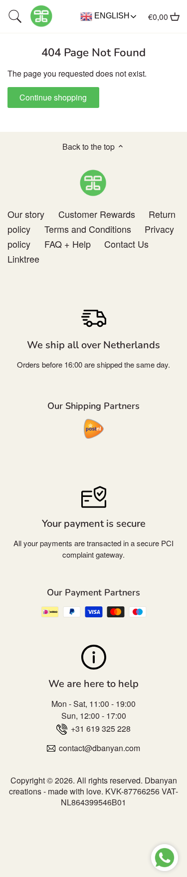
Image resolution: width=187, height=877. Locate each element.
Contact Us (126, 243)
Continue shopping (53, 97)
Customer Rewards (96, 213)
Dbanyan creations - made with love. (93, 786)
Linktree (23, 258)
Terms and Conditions (87, 228)
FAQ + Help (67, 243)
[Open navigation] (14, 16)
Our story (25, 213)
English (111, 15)
